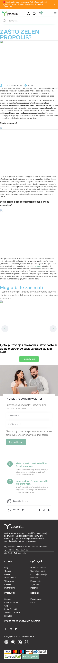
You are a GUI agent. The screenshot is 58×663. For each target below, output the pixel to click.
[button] (53, 328)
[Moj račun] (29, 13)
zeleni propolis (36, 266)
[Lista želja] (35, 13)
